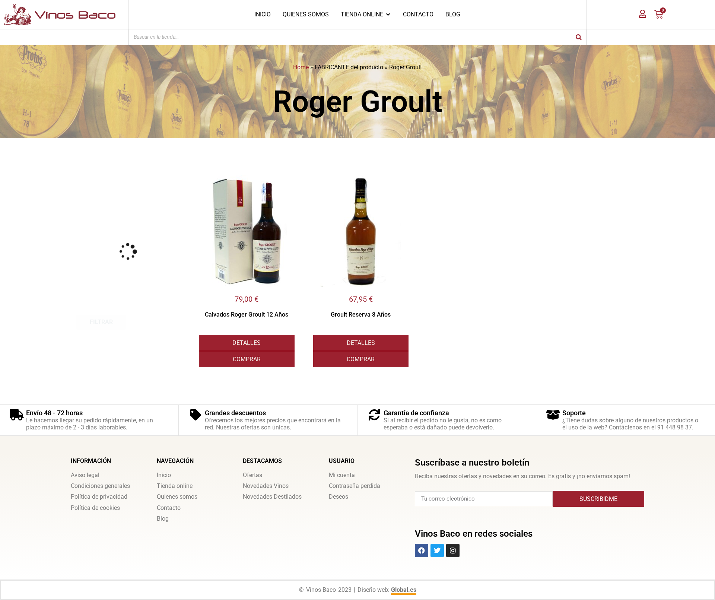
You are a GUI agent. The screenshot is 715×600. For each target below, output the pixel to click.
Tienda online (175, 485)
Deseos (338, 496)
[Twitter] (437, 550)
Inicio (164, 475)
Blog (163, 518)
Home (301, 67)
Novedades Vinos (266, 485)
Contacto (169, 507)
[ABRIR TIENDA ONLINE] (388, 15)
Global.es (403, 589)
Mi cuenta (342, 475)
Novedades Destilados (272, 496)
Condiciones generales (100, 485)
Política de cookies (95, 507)
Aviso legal (85, 475)
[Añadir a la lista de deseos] (289, 181)
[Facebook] (421, 550)
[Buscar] (578, 37)
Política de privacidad (99, 496)
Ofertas (252, 475)
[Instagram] (453, 550)
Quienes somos (177, 496)
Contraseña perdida (354, 485)
